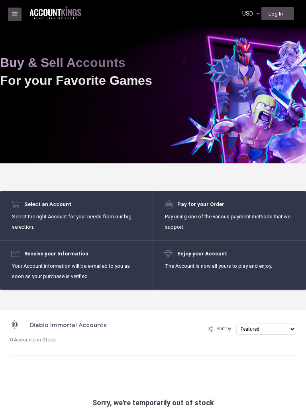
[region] (153, 204)
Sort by (223, 329)
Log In (276, 14)
